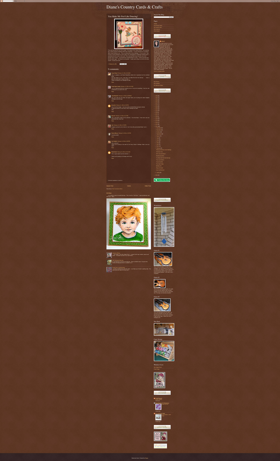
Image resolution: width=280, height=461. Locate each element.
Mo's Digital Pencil (158, 367)
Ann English (114, 141)
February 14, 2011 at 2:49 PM (124, 141)
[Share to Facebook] (124, 64)
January (158, 172)
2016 (156, 116)
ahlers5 (163, 41)
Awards (155, 23)
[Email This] (120, 64)
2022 (156, 104)
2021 (156, 106)
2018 (156, 112)
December (158, 127)
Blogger (146, 458)
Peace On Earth (159, 168)
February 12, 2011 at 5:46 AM (124, 73)
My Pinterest (156, 81)
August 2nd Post (165, 404)
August (158, 136)
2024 (156, 100)
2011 (156, 126)
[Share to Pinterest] (126, 64)
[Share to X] (123, 64)
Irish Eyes (108, 193)
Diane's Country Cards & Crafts (134, 7)
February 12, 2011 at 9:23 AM (127, 86)
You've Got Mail (159, 161)
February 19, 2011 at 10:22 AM (123, 151)
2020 (156, 108)
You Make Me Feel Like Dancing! (163, 157)
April (157, 144)
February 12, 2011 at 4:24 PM (122, 105)
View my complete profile (159, 71)
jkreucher (113, 105)
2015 (156, 118)
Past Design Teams (158, 25)
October (158, 132)
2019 (156, 110)
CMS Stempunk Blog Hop (117, 260)
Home (129, 186)
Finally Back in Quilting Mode (118, 267)
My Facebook (157, 83)
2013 (156, 122)
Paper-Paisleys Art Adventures (162, 403)
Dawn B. (113, 115)
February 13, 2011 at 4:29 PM (124, 133)
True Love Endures (160, 159)
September (158, 133)
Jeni (112, 125)
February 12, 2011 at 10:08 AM (124, 95)
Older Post (148, 186)
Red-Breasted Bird (160, 155)
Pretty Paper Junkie (115, 86)
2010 (156, 175)
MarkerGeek (114, 151)
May (157, 142)
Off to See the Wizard (160, 153)
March (157, 146)
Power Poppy (156, 369)
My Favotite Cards (158, 27)
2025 (156, 98)
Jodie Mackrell (114, 95)
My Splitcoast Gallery (158, 85)
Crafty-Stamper (158, 398)
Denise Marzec (114, 133)
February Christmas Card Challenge (163, 149)
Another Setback (158, 399)
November (158, 129)
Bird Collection (157, 29)
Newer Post (109, 186)
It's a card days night (160, 413)
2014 (156, 120)
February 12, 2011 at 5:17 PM (122, 115)
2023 (156, 102)
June (157, 140)
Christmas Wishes (116, 253)
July (157, 138)
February (158, 148)
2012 (156, 124)
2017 (156, 114)
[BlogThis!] (122, 64)
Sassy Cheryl (114, 73)
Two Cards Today (159, 163)
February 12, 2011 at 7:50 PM (120, 125)
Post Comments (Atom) (117, 188)
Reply (112, 82)
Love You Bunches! (160, 170)
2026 (156, 95)
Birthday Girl (158, 165)
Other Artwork (157, 31)
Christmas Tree (159, 151)
